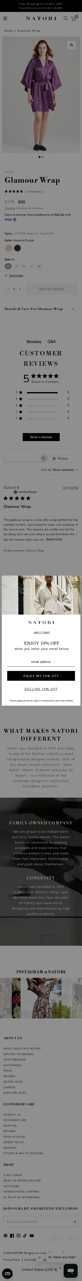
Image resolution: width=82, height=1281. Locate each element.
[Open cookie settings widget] (7, 1273)
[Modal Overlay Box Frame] (41, 641)
